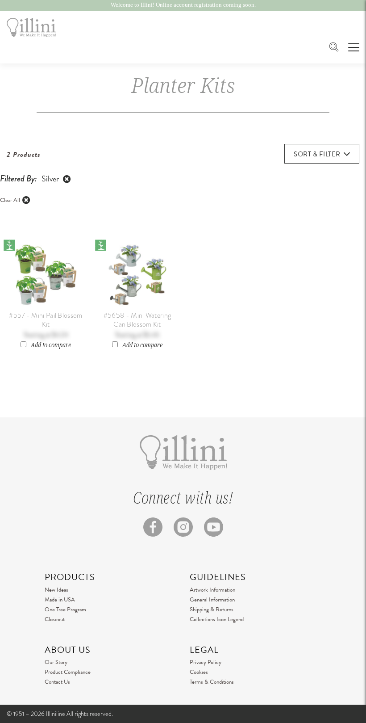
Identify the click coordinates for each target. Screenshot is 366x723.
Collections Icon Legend (217, 619)
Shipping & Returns (211, 609)
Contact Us (57, 681)
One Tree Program (65, 609)
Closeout (55, 619)
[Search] (334, 48)
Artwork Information (212, 589)
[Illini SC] (31, 27)
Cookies (199, 672)
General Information (212, 599)
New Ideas (56, 589)
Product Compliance (68, 672)
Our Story (56, 662)
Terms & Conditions (212, 681)
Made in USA (60, 599)
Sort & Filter (317, 154)
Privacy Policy (205, 662)
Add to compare (51, 345)
